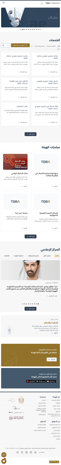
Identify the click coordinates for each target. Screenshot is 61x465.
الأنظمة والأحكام (42, 425)
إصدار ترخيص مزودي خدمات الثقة (47, 57)
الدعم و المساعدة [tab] (39, 46)
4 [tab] (34, 29)
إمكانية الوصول (42, 403)
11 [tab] (20, 29)
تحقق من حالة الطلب (19, 45)
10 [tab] (22, 29)
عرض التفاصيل (53, 296)
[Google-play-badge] (41, 381)
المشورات (57, 411)
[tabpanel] (30, 17)
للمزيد (55, 186)
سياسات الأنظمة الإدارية (40, 430)
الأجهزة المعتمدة (55, 400)
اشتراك (53, 359)
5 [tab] (32, 29)
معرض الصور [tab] (47, 256)
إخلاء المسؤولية (56, 427)
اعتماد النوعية (56, 406)
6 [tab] (30, 29)
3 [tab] (36, 29)
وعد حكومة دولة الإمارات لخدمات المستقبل (54, 415)
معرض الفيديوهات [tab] (33, 256)
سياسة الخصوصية (55, 433)
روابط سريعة (57, 409)
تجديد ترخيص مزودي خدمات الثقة (17, 57)
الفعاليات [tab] (6, 256)
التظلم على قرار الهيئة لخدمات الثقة (19, 82)
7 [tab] (28, 29)
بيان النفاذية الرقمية (55, 425)
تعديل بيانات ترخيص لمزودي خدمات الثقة (47, 82)
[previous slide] (43, 29)
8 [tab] (26, 29)
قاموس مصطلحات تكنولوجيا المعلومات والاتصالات (41, 410)
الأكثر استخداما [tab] (51, 46)
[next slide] (18, 29)
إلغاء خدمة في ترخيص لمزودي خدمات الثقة (46, 107)
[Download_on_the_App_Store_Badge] (51, 381)
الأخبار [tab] (57, 256)
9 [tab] (24, 29)
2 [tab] (38, 29)
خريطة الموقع (42, 414)
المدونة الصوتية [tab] (18, 256)
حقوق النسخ (57, 430)
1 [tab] (40, 29)
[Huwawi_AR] (31, 381)
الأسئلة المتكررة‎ (42, 406)
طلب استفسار (22, 106)
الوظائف (58, 403)
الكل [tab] (58, 46)
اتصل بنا (44, 400)
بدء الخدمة (54, 72)
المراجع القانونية (42, 427)
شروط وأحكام (56, 436)
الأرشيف (58, 439)
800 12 (10, 412)
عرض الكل (32, 134)
